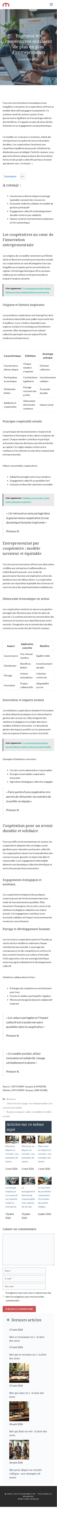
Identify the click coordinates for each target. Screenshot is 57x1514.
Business (11, 1099)
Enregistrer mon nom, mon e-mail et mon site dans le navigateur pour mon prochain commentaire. (28, 1296)
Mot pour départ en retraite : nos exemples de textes (12, 1154)
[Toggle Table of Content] (21, 176)
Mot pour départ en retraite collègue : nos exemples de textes (25, 1473)
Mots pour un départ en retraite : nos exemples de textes (44, 1154)
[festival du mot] (6, 4)
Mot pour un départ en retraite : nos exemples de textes (28, 1154)
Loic (37, 59)
